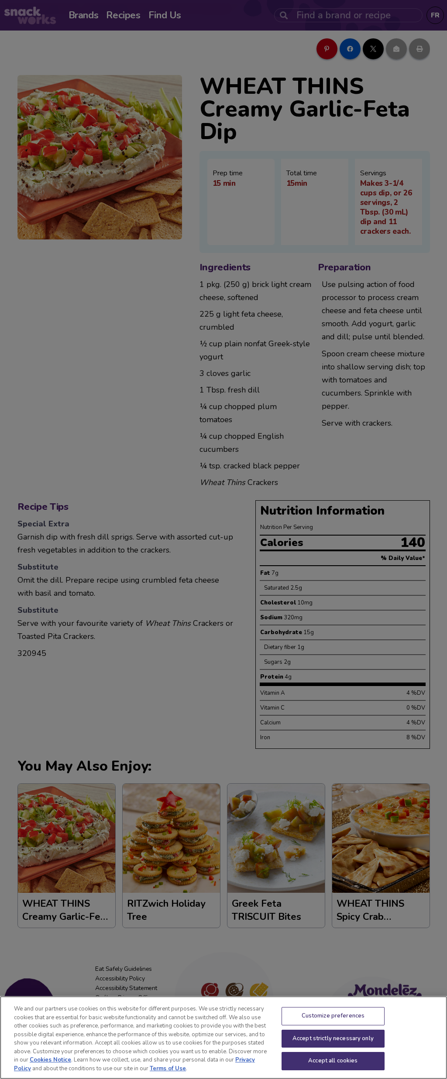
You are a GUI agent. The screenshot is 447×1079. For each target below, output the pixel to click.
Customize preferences (333, 1016)
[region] (223, 1037)
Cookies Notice (50, 1060)
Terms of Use (168, 1068)
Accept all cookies (333, 1061)
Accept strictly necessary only (333, 1038)
